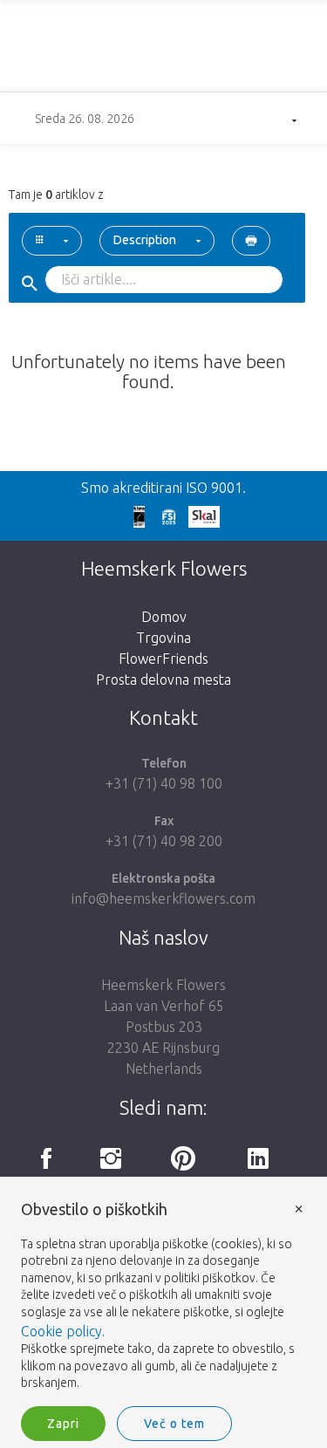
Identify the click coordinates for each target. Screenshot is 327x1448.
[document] (163, 1296)
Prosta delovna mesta (163, 679)
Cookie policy (61, 1331)
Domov (164, 617)
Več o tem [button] (174, 1424)
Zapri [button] (63, 1424)
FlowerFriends (163, 658)
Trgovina (163, 637)
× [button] (299, 1208)
